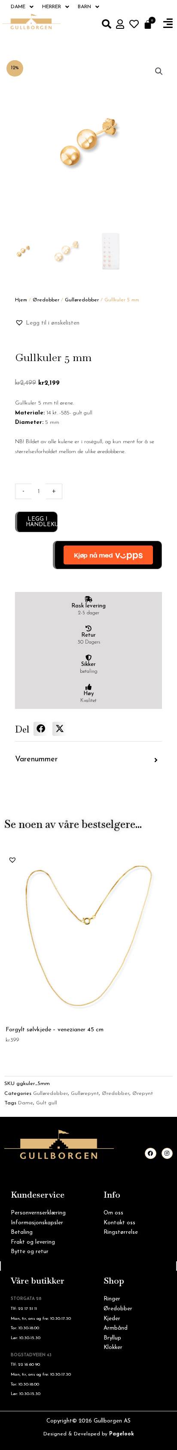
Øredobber (46, 300)
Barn (84, 6)
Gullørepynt (85, 1093)
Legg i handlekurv (42, 521)
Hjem (21, 300)
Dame (18, 6)
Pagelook (121, 1434)
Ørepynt (142, 1093)
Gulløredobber (82, 300)
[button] (168, 24)
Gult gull (46, 1103)
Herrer (51, 6)
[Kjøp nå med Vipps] (107, 555)
